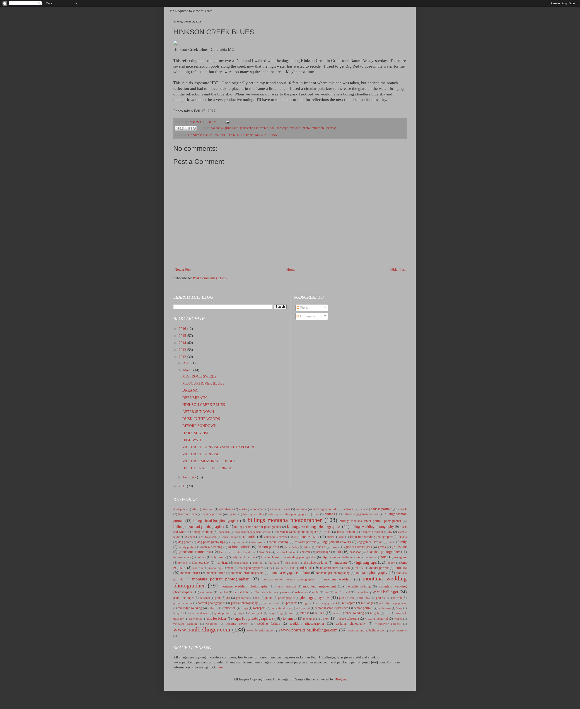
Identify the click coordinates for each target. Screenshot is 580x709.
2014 (183, 343)
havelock (264, 552)
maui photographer (251, 568)
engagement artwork (336, 542)
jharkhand (222, 562)
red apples (348, 603)
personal (205, 597)
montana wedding (338, 579)
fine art (321, 547)
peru (218, 597)
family (402, 542)
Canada (191, 536)
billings (329, 514)
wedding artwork (237, 623)
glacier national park (359, 547)
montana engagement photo (290, 573)
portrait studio (272, 603)
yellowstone (399, 630)
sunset (319, 613)
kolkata (274, 562)
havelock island (286, 552)
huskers (370, 557)
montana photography (371, 573)
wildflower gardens (388, 623)
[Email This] (177, 128)
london (391, 562)
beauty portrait (212, 514)
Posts (303, 307)
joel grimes (241, 562)
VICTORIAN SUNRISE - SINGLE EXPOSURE (218, 447)
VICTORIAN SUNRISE (200, 454)
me (271, 568)
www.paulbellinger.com (201, 629)
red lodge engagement (393, 603)
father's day (292, 547)
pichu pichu (346, 597)
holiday (201, 557)
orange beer (362, 592)
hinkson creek (182, 557)
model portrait (379, 568)
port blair (381, 597)
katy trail (258, 562)
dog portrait (238, 542)
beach (403, 509)
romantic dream (281, 608)
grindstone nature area (254, 128)
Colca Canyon (229, 536)
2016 (183, 329)
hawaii (306, 552)
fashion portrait (268, 547)
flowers (335, 547)
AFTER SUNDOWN (198, 412)
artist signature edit (325, 509)
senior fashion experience (331, 608)
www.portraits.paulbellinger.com (309, 630)
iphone (182, 562)
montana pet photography (333, 573)
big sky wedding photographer (288, 514)
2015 (183, 336)
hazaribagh (323, 552)
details (403, 536)
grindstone (231, 128)
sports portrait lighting (228, 613)
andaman (258, 509)
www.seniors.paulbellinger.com (367, 630)
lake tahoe (291, 562)
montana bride (215, 573)
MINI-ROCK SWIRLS (199, 376)
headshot (355, 552)
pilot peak (365, 597)
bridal (327, 532)
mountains (206, 592)
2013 (183, 350)
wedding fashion (268, 623)
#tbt (194, 509)
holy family (218, 557)
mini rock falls (286, 568)
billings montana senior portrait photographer (370, 521)
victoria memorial (376, 618)
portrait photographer (211, 603)
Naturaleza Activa (266, 592)
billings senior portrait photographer (257, 527)
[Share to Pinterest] (194, 128)
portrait (397, 597)
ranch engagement (326, 603)
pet (228, 597)
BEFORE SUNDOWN (199, 426)
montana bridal (190, 573)
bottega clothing (202, 532)
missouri (295, 128)
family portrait (187, 547)
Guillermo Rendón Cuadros (236, 552)
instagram (400, 557)
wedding (211, 623)
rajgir (306, 603)
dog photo (184, 542)
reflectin (213, 608)
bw (390, 532)
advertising (226, 509)
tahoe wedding (354, 613)
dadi (342, 536)
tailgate (374, 613)
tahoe (336, 613)
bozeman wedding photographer (297, 532)
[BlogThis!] (181, 128)
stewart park (255, 613)
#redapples (180, 509)
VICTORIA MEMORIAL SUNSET (208, 461)
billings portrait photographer (199, 526)
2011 (183, 486)
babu (363, 509)
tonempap (309, 618)
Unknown (195, 122)
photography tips (314, 597)
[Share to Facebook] (190, 128)
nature (285, 592)
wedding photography (351, 623)
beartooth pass (187, 514)
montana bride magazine (247, 573)
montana (400, 568)
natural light (241, 592)
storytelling (275, 613)
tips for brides (217, 618)
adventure (208, 509)
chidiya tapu (208, 536)
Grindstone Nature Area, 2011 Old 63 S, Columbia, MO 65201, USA (232, 135)
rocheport (259, 608)
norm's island (342, 592)
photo (306, 128)
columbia (217, 128)
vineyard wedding (185, 623)
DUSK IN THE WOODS (201, 419)
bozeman (224, 532)
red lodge (367, 603)
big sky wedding (253, 514)
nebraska (300, 592)
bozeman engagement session (253, 532)
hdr (272, 128)
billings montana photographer (285, 520)
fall (391, 542)
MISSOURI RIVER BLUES (203, 383)
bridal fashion (346, 532)
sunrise (304, 613)
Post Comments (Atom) (210, 278)
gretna (382, 547)
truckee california (347, 618)
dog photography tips (211, 542)
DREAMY (190, 390)
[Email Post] (227, 122)
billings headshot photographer (215, 521)
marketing (215, 568)
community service (276, 536)
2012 (183, 357)
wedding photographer (307, 623)
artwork (348, 509)
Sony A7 (178, 613)
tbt (386, 613)
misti (347, 568)
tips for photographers (254, 618)
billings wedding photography (372, 527)
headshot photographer (383, 552)
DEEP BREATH (194, 398)
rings (245, 608)
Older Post (398, 269)
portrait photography (244, 603)
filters (307, 547)
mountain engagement (319, 586)
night (315, 592)
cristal (330, 536)
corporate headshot (305, 536)
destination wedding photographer (371, 536)
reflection (318, 128)
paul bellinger (386, 592)
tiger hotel (195, 618)
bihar (316, 514)
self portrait (303, 608)
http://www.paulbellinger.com (341, 557)
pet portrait (243, 597)
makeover (198, 568)
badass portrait (381, 509)
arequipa (301, 509)
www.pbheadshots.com (261, 630)
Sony (399, 608)
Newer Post (182, 269)
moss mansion (287, 586)
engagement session (369, 542)
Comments (307, 316)
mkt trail (360, 568)
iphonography (201, 562)
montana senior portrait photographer (288, 579)
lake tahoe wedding (315, 562)
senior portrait (363, 608)
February (190, 477)
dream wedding (279, 542)
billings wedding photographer (314, 526)
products (291, 603)
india (383, 557)
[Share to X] (186, 128)
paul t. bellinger (183, 597)
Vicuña (398, 618)
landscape (282, 128)
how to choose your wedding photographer (288, 557)
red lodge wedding (190, 608)
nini (326, 592)
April (187, 363)
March (188, 370)
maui (230, 568)
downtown (257, 542)
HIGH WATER (193, 440)
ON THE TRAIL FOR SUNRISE (207, 468)
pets (256, 597)
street (291, 613)
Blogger (340, 679)
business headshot (372, 532)
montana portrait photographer (220, 579)
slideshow (385, 608)
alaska (243, 509)
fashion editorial (239, 547)
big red (232, 514)
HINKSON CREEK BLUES (203, 405)
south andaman (199, 613)
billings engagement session (361, 514)
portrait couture (183, 603)
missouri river (329, 568)
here (220, 667)
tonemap (331, 128)
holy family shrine (243, 557)
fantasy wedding (211, 547)
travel (325, 618)
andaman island (280, 509)
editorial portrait (305, 542)
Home (290, 269)
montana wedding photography (243, 586)
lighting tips (366, 562)
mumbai (223, 592)
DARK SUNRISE (195, 433)
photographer (286, 597)
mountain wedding (358, 586)
